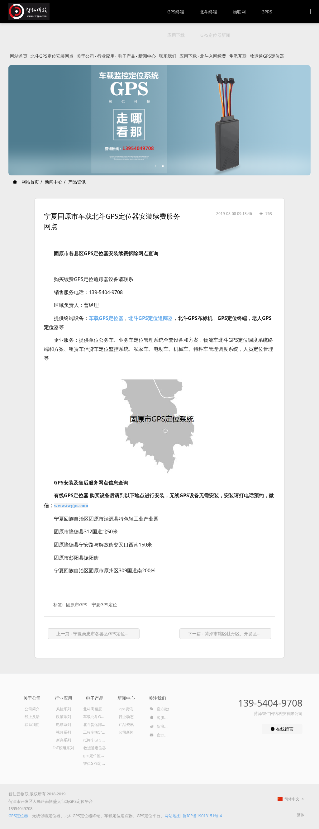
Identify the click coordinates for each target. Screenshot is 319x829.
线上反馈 (32, 716)
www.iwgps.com (71, 505)
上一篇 (98, 633)
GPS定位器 (18, 815)
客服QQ (163, 717)
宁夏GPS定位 (104, 604)
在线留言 (284, 729)
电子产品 (126, 56)
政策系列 (63, 716)
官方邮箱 (164, 735)
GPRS (266, 12)
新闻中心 (147, 56)
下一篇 (229, 633)
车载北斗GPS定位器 (100, 716)
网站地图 (172, 815)
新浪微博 (164, 726)
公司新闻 (126, 732)
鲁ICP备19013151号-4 (202, 815)
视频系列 (63, 732)
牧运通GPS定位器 (267, 56)
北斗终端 (208, 12)
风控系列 (63, 709)
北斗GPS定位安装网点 (52, 56)
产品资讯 (77, 182)
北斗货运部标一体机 (100, 724)
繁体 (300, 814)
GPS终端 (175, 12)
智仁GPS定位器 (96, 763)
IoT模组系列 (63, 747)
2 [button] (163, 166)
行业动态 (126, 716)
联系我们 (167, 56)
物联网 (239, 12)
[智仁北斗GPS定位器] (29, 11)
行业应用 (106, 56)
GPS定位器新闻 (215, 35)
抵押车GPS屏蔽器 (98, 740)
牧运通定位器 (94, 747)
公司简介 (32, 709)
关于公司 (85, 56)
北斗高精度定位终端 (100, 709)
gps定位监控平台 (97, 755)
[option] (159, 120)
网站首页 (18, 56)
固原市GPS (76, 604)
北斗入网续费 (213, 56)
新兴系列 (63, 740)
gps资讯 (126, 709)
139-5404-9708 (270, 703)
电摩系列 (63, 724)
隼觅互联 (238, 56)
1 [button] (156, 166)
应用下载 (176, 35)
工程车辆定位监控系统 (102, 732)
